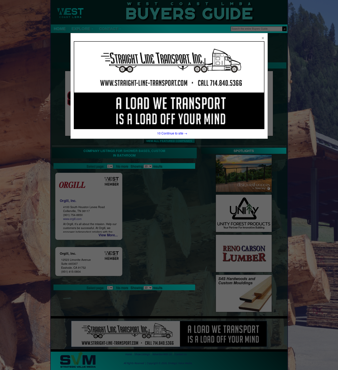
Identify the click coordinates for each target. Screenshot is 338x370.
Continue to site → (172, 133)
